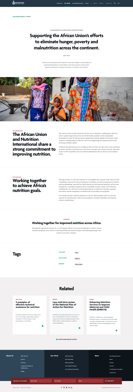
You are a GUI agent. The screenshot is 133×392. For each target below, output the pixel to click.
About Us (59, 3)
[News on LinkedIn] (71, 387)
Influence (77, 258)
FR (118, 3)
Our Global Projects (19, 16)
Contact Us (109, 3)
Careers (101, 3)
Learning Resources (77, 3)
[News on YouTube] (69, 387)
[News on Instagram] (64, 387)
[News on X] (66, 387)
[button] (115, 3)
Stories (95, 3)
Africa (76, 252)
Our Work (67, 3)
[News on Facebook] (61, 387)
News (87, 3)
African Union (78, 264)
